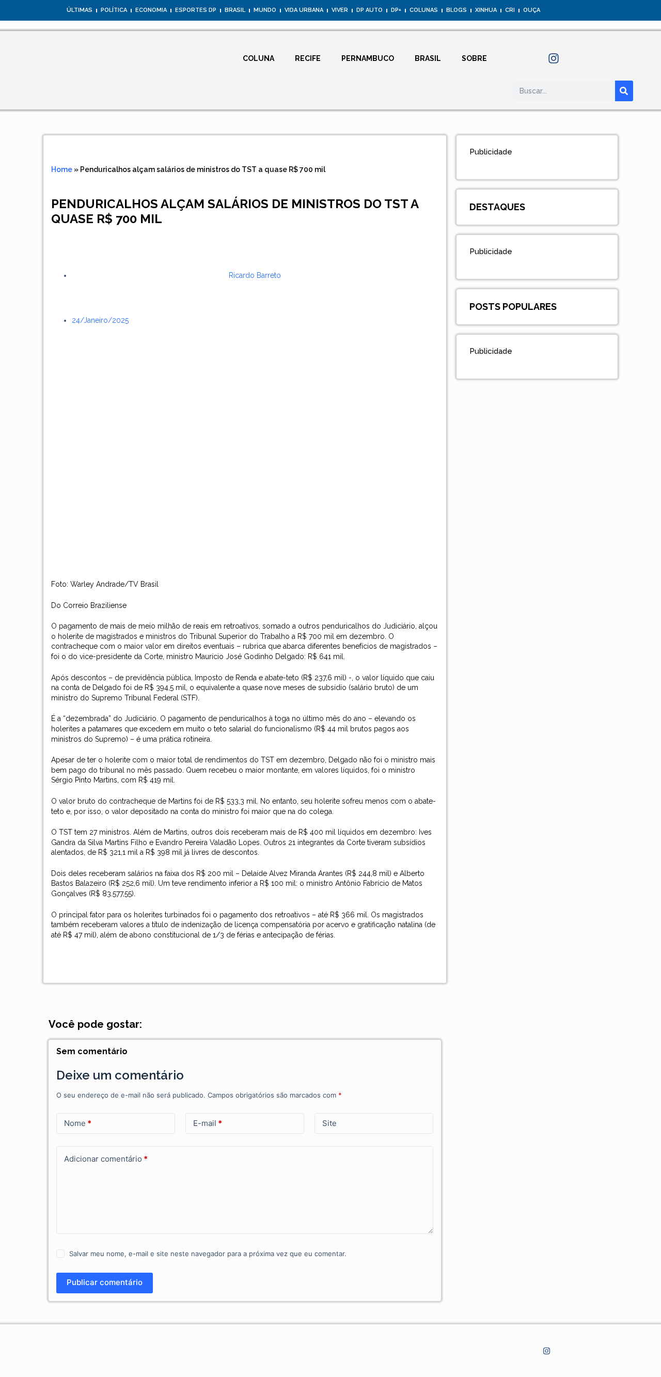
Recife (308, 58)
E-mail (207, 1123)
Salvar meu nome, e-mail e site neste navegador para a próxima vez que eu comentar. (208, 1253)
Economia (151, 10)
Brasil (235, 10)
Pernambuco (367, 58)
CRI (510, 10)
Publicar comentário (105, 1282)
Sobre (474, 58)
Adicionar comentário (106, 1159)
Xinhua (486, 10)
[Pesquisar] (624, 91)
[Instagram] (553, 58)
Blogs (456, 10)
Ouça (531, 10)
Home (61, 169)
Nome (77, 1123)
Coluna (258, 58)
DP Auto (369, 10)
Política (114, 10)
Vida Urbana (304, 10)
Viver (340, 10)
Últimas (79, 10)
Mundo (265, 10)
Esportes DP (195, 10)
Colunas (424, 10)
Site (329, 1123)
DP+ (396, 10)
